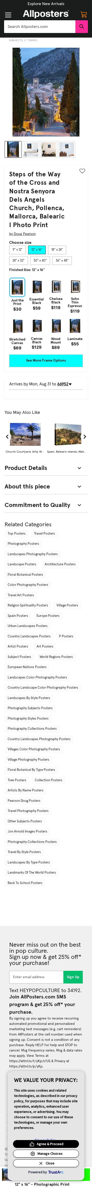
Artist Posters (18, 646)
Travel (33, 40)
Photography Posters (23, 544)
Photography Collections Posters (32, 729)
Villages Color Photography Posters (34, 749)
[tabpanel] (46, 314)
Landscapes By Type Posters (29, 862)
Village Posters (67, 605)
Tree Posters (17, 780)
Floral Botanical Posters (25, 574)
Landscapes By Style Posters (29, 698)
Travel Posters (44, 533)
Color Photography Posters (28, 585)
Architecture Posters (60, 564)
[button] (46, 4)
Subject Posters (19, 657)
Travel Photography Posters (28, 811)
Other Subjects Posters (25, 821)
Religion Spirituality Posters (28, 605)
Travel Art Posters (21, 595)
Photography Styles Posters (28, 718)
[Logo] (46, 14)
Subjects (16, 40)
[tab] (17, 250)
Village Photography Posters (28, 759)
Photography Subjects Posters (30, 708)
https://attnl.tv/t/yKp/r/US (29, 1061)
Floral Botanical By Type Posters (31, 770)
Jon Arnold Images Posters (27, 831)
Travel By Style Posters (24, 852)
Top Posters (17, 533)
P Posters (66, 636)
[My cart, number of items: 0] (84, 14)
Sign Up (73, 977)
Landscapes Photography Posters (33, 554)
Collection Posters (48, 780)
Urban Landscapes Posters (28, 626)
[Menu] (8, 15)
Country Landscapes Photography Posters (39, 739)
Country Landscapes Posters (29, 636)
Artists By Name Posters (25, 790)
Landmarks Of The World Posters (32, 872)
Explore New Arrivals (46, 4)
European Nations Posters (27, 667)
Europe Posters (48, 616)
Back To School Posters (25, 883)
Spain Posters (18, 616)
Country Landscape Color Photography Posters (43, 687)
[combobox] (39, 26)
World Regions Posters (56, 657)
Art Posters (45, 646)
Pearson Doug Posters (24, 801)
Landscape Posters (22, 564)
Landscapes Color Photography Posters (37, 677)
